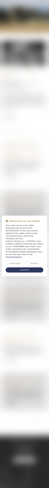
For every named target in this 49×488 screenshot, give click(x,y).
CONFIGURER (14, 263)
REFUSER (34, 263)
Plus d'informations (14, 257)
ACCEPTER (24, 270)
